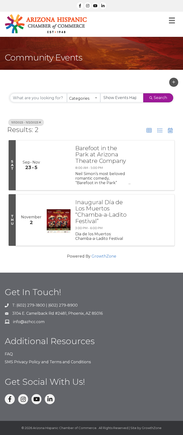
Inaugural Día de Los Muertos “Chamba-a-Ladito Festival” (101, 212)
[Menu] (172, 20)
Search (160, 97)
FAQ (9, 354)
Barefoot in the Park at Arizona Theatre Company (100, 154)
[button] (173, 82)
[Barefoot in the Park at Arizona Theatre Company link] (59, 165)
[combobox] (83, 97)
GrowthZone (104, 256)
